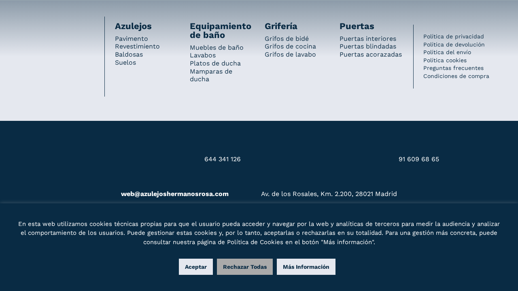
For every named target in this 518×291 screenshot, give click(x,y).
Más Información (306, 267)
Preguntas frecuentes (453, 68)
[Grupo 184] (28, 11)
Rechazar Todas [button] (245, 267)
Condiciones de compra (456, 76)
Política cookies (445, 60)
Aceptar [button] (196, 267)
